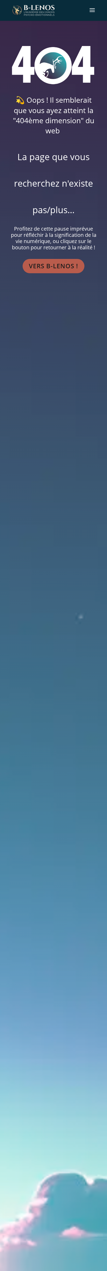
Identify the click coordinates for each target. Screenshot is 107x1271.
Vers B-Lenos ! (53, 266)
